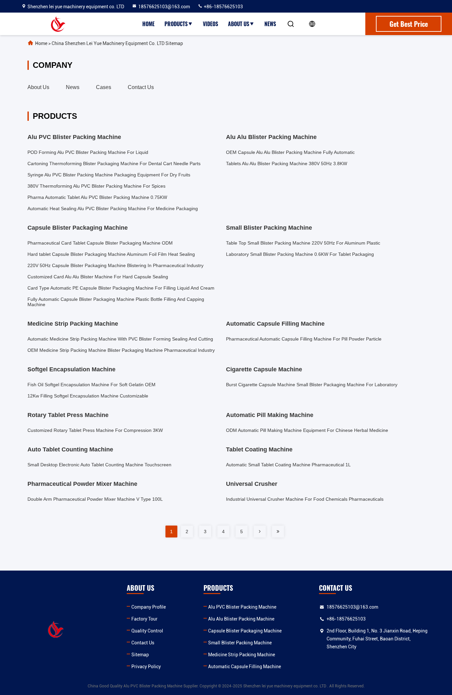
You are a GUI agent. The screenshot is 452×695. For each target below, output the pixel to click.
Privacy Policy (146, 666)
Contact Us (141, 87)
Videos (210, 24)
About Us (238, 24)
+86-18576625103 (223, 6)
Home (148, 24)
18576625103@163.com (164, 6)
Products (176, 24)
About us (38, 87)
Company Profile (148, 607)
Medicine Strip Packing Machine (241, 654)
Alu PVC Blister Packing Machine (242, 607)
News (270, 24)
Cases (103, 87)
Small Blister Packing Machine (240, 642)
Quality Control (147, 630)
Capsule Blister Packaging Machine (245, 630)
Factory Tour (144, 619)
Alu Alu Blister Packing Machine (241, 619)
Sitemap (140, 654)
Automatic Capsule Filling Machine (244, 666)
